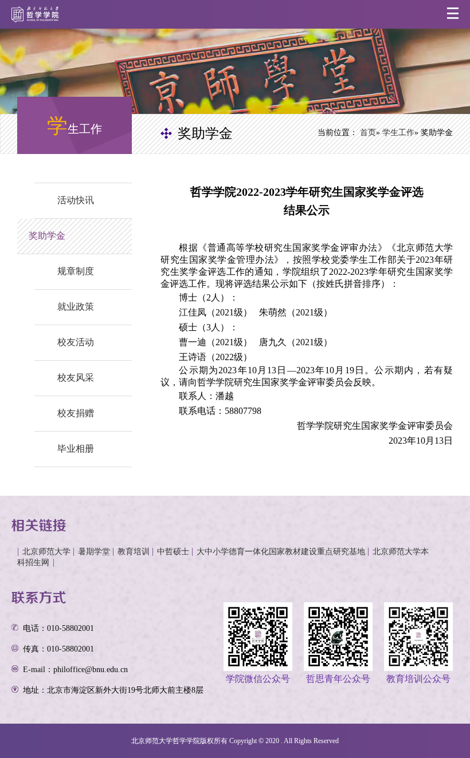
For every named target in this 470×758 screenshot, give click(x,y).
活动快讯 (75, 200)
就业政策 (75, 306)
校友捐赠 (75, 413)
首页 (368, 132)
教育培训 (133, 551)
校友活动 (75, 342)
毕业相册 (75, 448)
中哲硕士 (173, 551)
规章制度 (75, 271)
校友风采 (75, 377)
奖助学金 (47, 235)
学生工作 (398, 132)
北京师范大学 (46, 551)
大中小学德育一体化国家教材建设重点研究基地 (281, 551)
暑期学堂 (94, 551)
